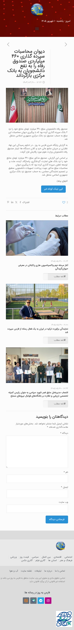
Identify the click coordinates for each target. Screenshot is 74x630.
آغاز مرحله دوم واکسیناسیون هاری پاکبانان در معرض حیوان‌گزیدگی (43, 267)
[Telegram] (41, 600)
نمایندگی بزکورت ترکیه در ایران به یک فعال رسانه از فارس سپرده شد (38, 330)
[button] (37, 29)
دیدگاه (64, 433)
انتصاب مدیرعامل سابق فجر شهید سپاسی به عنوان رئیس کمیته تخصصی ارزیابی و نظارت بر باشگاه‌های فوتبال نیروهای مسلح (38, 394)
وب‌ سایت (63, 502)
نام (66, 472)
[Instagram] (48, 600)
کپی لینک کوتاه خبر (53, 189)
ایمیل (64, 487)
